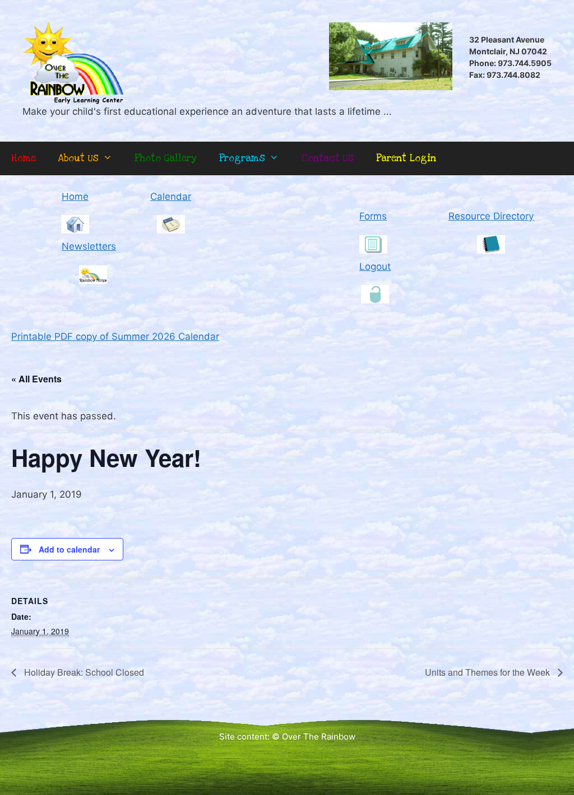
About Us (78, 158)
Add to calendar (69, 549)
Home (23, 158)
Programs (242, 158)
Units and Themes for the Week (488, 672)
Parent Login (406, 158)
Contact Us (328, 158)
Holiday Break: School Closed (83, 672)
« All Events (36, 378)
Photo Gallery (166, 158)
